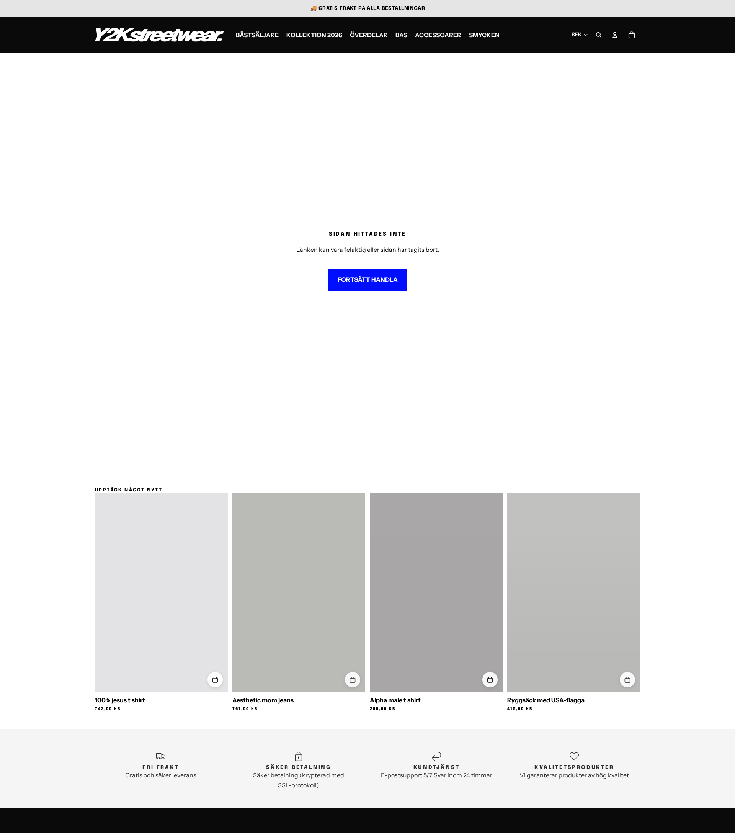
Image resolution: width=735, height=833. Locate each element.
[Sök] (598, 34)
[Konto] (614, 34)
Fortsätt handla (368, 279)
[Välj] (215, 679)
